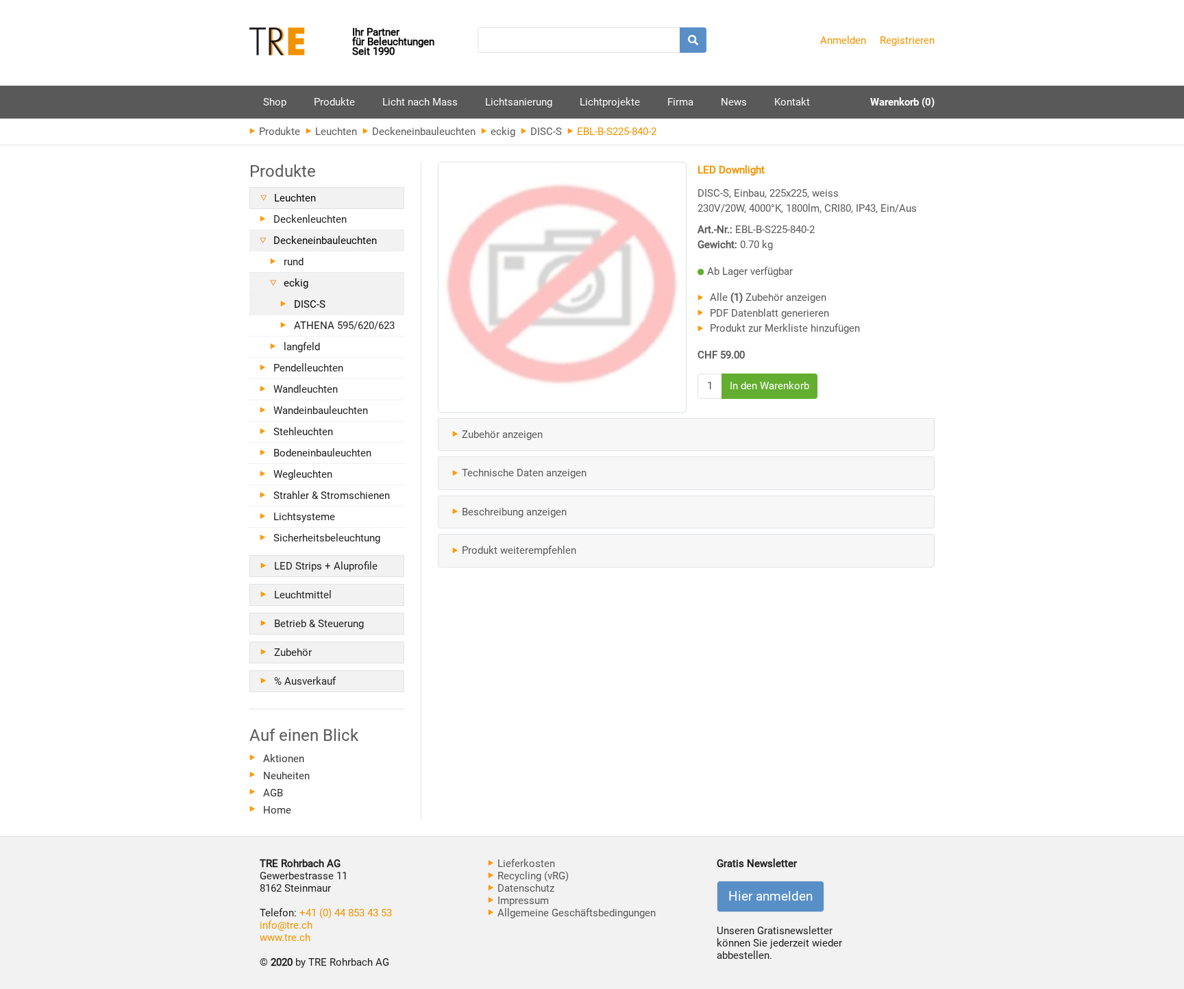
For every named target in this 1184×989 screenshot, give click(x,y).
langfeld (302, 347)
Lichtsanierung (518, 102)
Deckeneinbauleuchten (422, 131)
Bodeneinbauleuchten (322, 453)
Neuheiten (286, 776)
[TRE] (300, 42)
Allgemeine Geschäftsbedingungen (575, 913)
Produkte (334, 107)
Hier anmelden (770, 896)
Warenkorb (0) (902, 102)
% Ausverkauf (305, 681)
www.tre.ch (285, 937)
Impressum (522, 900)
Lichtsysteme (304, 517)
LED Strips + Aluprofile (326, 566)
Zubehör (293, 652)
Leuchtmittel (303, 595)
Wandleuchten (305, 389)
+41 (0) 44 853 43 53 (345, 913)
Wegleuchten (302, 474)
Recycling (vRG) (532, 876)
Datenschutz (524, 888)
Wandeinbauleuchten (320, 410)
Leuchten (334, 131)
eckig (501, 131)
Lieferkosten (525, 863)
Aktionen (283, 759)
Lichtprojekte (610, 102)
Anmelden (843, 40)
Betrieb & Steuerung (319, 624)
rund (294, 262)
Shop (274, 102)
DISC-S (545, 131)
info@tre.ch (286, 925)
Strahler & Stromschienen (331, 495)
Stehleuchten (303, 432)
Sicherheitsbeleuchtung (326, 538)
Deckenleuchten (310, 219)
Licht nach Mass (420, 102)
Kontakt (792, 102)
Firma (680, 102)
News (734, 102)
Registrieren (907, 40)
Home (277, 810)
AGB (273, 793)
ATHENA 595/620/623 (344, 325)
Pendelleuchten (308, 368)
